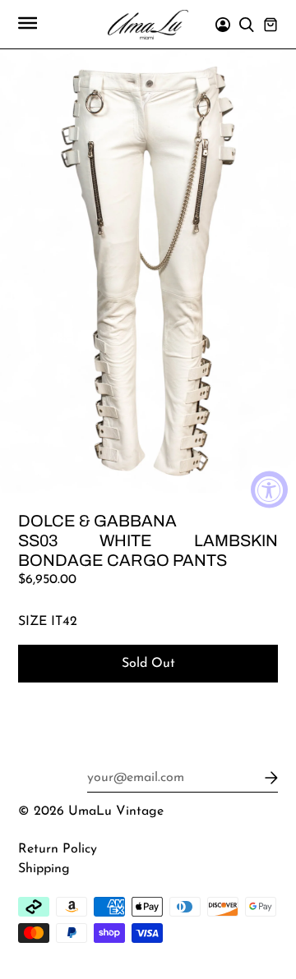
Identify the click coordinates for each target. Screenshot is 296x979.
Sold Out (148, 663)
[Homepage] (148, 28)
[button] (27, 24)
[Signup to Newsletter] (269, 778)
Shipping (44, 869)
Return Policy (57, 849)
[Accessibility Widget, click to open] (269, 489)
